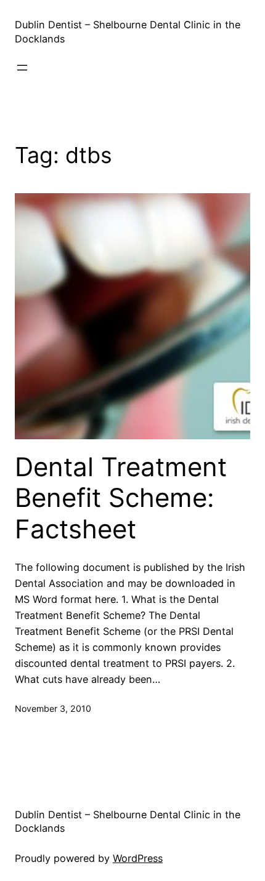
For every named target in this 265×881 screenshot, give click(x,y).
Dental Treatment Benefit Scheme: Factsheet (121, 498)
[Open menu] (22, 67)
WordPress (138, 858)
